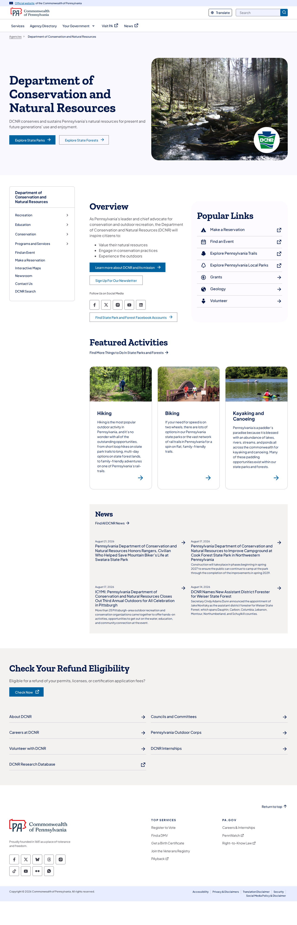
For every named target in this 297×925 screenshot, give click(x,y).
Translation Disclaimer (256, 891)
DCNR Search (25, 291)
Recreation (23, 215)
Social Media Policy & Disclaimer (266, 895)
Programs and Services (32, 244)
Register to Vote (163, 828)
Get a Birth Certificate (167, 843)
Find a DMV (159, 835)
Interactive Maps (28, 268)
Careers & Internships (238, 828)
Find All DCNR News (110, 523)
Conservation (25, 234)
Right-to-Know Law (237, 843)
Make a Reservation (30, 260)
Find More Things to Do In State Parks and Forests (127, 352)
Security (279, 891)
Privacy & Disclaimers (226, 891)
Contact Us (23, 283)
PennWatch (231, 835)
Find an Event (25, 252)
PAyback (158, 859)
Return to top (272, 807)
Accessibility (201, 891)
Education (23, 225)
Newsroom (23, 275)
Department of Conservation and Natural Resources (31, 197)
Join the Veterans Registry (170, 851)
